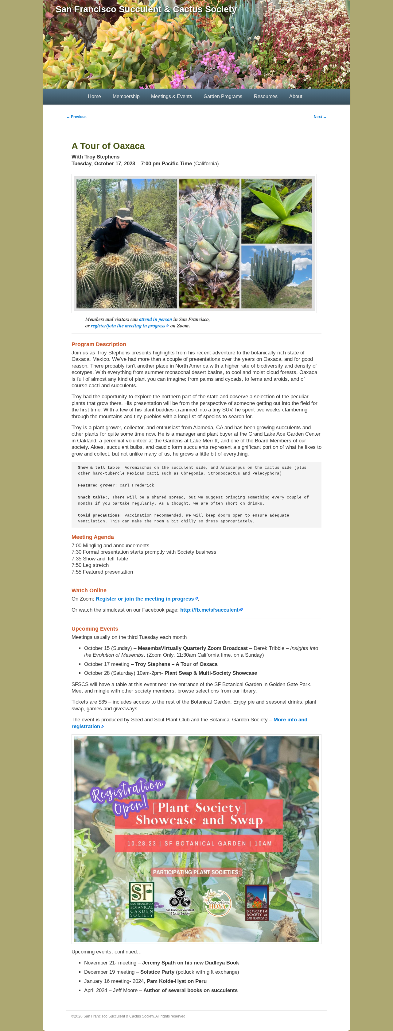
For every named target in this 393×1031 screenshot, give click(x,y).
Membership (126, 96)
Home (94, 96)
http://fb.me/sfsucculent (209, 610)
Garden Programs (223, 96)
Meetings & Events (171, 96)
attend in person (155, 319)
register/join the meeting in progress (128, 325)
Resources (266, 96)
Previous (76, 117)
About (295, 96)
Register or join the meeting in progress (145, 598)
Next (320, 117)
